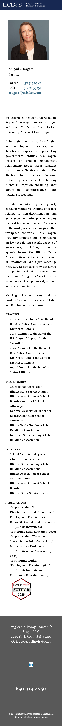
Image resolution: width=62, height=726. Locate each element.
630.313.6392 (31, 83)
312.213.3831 (32, 88)
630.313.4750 (31, 689)
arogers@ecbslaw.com (24, 93)
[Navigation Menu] (57, 4)
